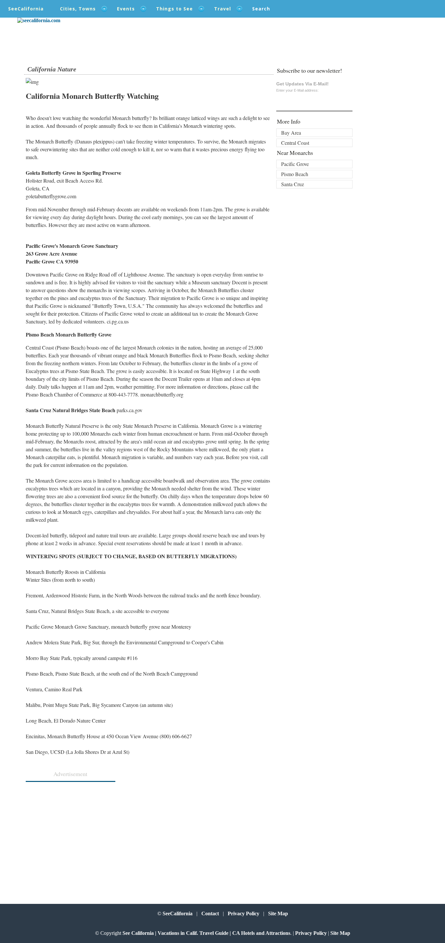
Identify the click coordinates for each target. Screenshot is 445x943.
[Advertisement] (68, 837)
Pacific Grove (295, 163)
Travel (222, 9)
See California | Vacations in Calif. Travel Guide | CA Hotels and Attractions (206, 933)
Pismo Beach (294, 174)
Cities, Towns (78, 9)
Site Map (278, 913)
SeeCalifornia (26, 9)
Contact (210, 913)
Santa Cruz (292, 184)
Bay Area (291, 132)
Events (126, 9)
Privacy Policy (243, 913)
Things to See (174, 9)
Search (261, 9)
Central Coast (295, 142)
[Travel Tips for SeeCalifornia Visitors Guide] (38, 20)
